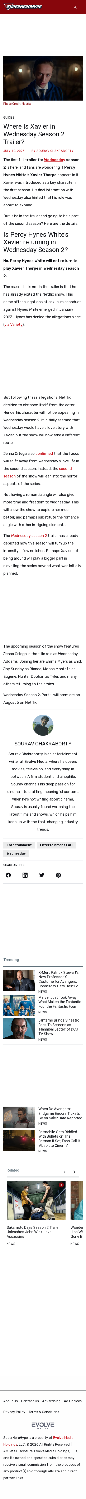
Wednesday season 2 (29, 535)
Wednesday (54, 160)
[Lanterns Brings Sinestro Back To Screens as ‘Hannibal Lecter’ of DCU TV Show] (19, 1028)
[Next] (74, 1172)
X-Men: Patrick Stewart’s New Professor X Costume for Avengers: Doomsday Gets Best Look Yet (60, 979)
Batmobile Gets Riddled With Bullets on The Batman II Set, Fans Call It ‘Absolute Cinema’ (59, 1139)
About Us (10, 1401)
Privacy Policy (14, 1412)
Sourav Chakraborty (55, 151)
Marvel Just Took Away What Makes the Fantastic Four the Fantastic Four (59, 1002)
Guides (9, 117)
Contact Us (30, 1401)
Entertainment (19, 845)
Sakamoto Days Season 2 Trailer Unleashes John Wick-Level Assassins (33, 1232)
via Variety (13, 324)
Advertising (51, 1401)
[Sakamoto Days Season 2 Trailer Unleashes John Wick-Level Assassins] (36, 1200)
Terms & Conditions (44, 1412)
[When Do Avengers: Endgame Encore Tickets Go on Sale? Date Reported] (19, 1117)
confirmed (44, 453)
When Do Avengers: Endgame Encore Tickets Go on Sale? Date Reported (60, 1113)
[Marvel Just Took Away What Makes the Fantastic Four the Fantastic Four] (19, 1005)
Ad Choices (73, 1401)
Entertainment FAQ (56, 845)
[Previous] (64, 1172)
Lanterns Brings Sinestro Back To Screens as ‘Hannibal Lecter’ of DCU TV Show (58, 1027)
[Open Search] (75, 7)
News (42, 991)
